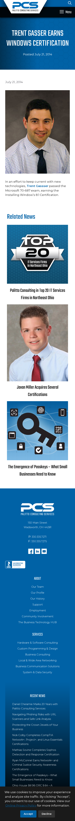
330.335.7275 (39, 541)
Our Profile (37, 592)
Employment (37, 610)
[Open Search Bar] (70, 3)
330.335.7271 (39, 536)
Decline (46, 813)
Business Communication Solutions (37, 666)
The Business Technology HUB (37, 622)
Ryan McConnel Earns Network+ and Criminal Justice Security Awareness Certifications (35, 765)
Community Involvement (37, 616)
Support (37, 604)
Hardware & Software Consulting (37, 642)
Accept (28, 813)
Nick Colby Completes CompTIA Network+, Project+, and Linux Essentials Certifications (37, 740)
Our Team (37, 586)
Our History (37, 598)
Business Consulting (37, 654)
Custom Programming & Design (37, 648)
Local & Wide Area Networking (37, 660)
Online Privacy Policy (20, 805)
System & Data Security (37, 672)
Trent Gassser (37, 186)
